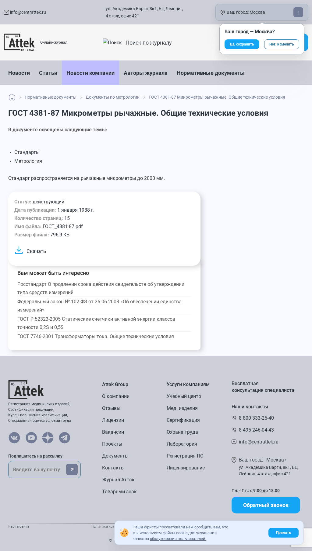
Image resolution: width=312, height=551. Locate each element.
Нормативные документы (211, 73)
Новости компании (90, 73)
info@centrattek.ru (27, 12)
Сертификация (183, 420)
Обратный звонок (266, 505)
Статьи (48, 73)
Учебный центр (184, 396)
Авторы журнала (146, 73)
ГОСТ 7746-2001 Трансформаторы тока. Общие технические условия (95, 336)
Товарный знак (119, 491)
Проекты (112, 444)
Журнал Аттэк (118, 480)
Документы (115, 456)
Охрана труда (182, 432)
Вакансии (113, 432)
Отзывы (111, 408)
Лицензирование (186, 468)
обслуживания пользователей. (178, 538)
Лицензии (113, 420)
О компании (115, 396)
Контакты (113, 468)
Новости (19, 73)
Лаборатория (182, 444)
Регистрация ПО (185, 456)
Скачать (36, 251)
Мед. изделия (182, 408)
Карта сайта (19, 526)
